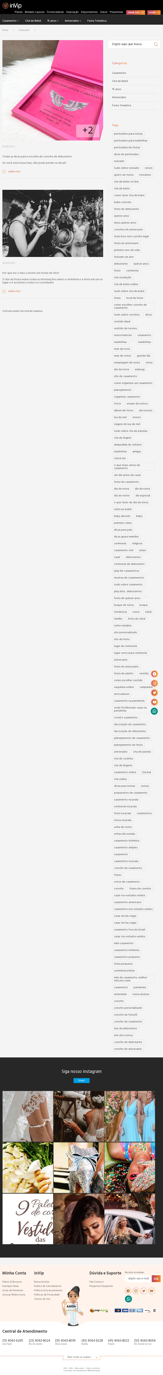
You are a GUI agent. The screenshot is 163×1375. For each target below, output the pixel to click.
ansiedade (120, 994)
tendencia (120, 612)
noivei (148, 168)
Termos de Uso (42, 1299)
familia (118, 619)
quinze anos (121, 216)
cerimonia (132, 270)
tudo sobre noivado (126, 168)
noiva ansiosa (141, 994)
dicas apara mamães (126, 536)
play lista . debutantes (128, 591)
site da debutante (125, 1028)
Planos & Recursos (12, 1282)
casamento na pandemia (129, 701)
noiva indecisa (123, 335)
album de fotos (123, 410)
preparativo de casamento (130, 793)
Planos (19, 12)
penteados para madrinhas (130, 140)
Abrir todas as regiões (79, 1357)
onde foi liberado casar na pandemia (130, 709)
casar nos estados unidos (129, 895)
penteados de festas (127, 147)
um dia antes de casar (127, 475)
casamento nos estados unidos (133, 909)
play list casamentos (126, 571)
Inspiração (72, 12)
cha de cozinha (123, 758)
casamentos (144, 813)
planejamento (122, 390)
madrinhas (120, 342)
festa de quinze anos (127, 598)
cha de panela (142, 752)
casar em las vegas (125, 916)
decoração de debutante (130, 731)
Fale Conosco (96, 1282)
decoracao (145, 410)
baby (139, 516)
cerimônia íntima (124, 970)
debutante (121, 264)
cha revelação (122, 277)
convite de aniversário (128, 1049)
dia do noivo (122, 495)
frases (117, 875)
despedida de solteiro (128, 444)
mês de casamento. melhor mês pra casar (130, 979)
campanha (146, 687)
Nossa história (41, 1282)
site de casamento (125, 376)
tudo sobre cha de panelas (130, 431)
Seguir (81, 1080)
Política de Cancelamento (47, 1286)
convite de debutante (128, 1042)
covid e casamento (126, 717)
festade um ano (124, 257)
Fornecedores (55, 12)
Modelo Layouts (35, 12)
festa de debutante (126, 209)
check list (120, 458)
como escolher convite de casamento (130, 306)
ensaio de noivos (137, 403)
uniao (142, 550)
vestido (144, 673)
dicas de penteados (126, 154)
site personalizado (125, 632)
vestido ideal (122, 321)
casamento (144, 335)
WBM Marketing (93, 1371)
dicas (148, 314)
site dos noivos (123, 1035)
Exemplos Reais (10, 1286)
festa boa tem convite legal (131, 236)
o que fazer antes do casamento (127, 467)
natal (148, 612)
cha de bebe (122, 188)
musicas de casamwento (129, 577)
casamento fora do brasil (129, 929)
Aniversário (72, 21)
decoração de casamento (130, 724)
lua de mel (120, 417)
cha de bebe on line (126, 181)
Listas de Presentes (12, 1290)
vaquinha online (124, 687)
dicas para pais (123, 530)
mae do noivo (122, 356)
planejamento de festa (128, 745)
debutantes (133, 557)
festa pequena (123, 964)
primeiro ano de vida (127, 250)
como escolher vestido (128, 680)
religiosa (137, 543)
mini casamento (124, 943)
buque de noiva (124, 605)
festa (117, 270)
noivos (136, 417)
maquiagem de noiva (127, 362)
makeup (140, 369)
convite (119, 888)
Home (5, 30)
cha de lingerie (123, 765)
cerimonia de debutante (129, 564)
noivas (145, 786)
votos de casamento (127, 882)
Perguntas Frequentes (101, 1286)
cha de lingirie (122, 438)
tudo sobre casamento (128, 584)
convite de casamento (128, 868)
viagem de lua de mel (127, 424)
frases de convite (140, 888)
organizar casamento (127, 397)
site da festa (122, 639)
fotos (117, 403)
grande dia (143, 356)
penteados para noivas (128, 134)
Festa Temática (96, 21)
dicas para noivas (124, 786)
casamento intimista (126, 840)
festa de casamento (126, 482)
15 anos (52, 21)
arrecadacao (122, 694)
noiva (149, 362)
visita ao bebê (123, 509)
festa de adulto (124, 673)
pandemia (140, 987)
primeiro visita (123, 523)
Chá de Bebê (33, 21)
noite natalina (122, 625)
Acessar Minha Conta (13, 1294)
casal (117, 557)
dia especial (142, 495)
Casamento (9, 21)
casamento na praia (126, 799)
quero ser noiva (123, 175)
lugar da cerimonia (125, 646)
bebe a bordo (122, 202)
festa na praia (122, 813)
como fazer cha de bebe (129, 195)
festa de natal (136, 619)
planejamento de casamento (132, 738)
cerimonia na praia (125, 806)
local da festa (134, 298)
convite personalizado (128, 1008)
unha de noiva (123, 827)
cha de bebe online (126, 284)
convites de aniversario (128, 229)
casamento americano (128, 902)
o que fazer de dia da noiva (131, 502)
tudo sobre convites (127, 314)
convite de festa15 (125, 1015)
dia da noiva (121, 369)
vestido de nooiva (125, 328)
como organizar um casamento (133, 383)
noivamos (145, 175)
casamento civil (123, 550)
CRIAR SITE (134, 12)
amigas (136, 451)
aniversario (121, 660)
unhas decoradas (124, 834)
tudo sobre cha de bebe (129, 291)
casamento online (125, 772)
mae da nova (122, 349)
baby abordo (122, 516)
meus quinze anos (125, 223)
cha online (120, 779)
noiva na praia (122, 820)
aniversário (121, 752)
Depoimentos (89, 12)
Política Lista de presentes (48, 1290)
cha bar (146, 772)
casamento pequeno (127, 957)
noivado (119, 161)
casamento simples (126, 847)
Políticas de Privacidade (47, 1294)
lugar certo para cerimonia (130, 653)
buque (143, 605)
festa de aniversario (126, 243)
